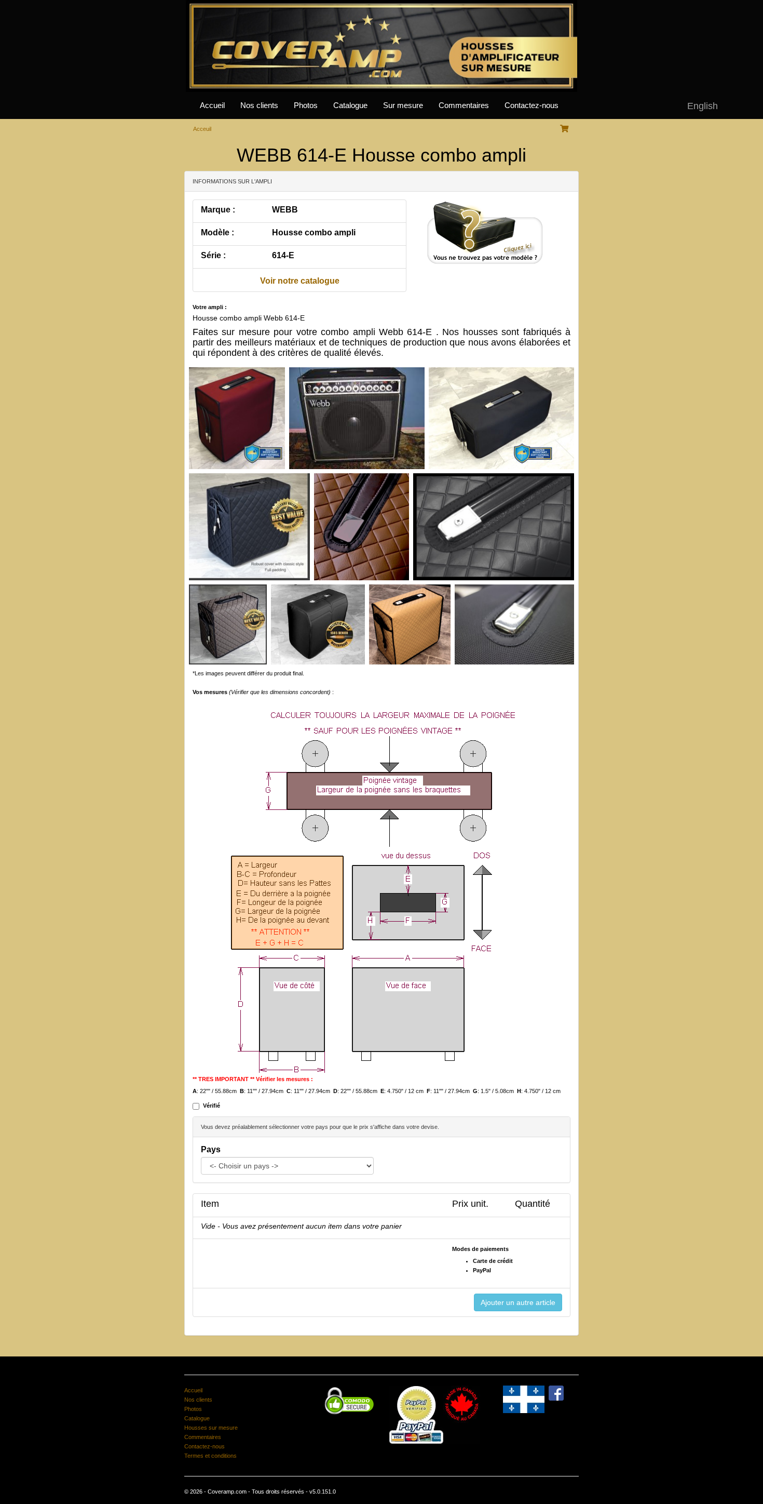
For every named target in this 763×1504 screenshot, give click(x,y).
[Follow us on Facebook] (556, 1392)
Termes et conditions (210, 1456)
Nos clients (259, 105)
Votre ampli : (210, 307)
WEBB (285, 209)
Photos (306, 105)
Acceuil (202, 129)
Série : (213, 255)
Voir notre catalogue (299, 280)
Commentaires (464, 105)
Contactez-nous (531, 105)
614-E (283, 255)
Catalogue (350, 105)
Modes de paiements (480, 1249)
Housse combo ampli (314, 232)
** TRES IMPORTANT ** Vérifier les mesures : (253, 1079)
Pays (211, 1149)
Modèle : (217, 232)
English (702, 106)
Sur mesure (403, 105)
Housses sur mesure (211, 1428)
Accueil (212, 105)
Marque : (218, 209)
